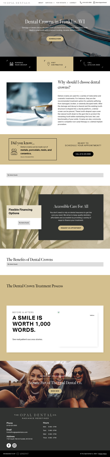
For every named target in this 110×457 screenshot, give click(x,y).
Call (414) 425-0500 (83, 154)
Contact (73, 2)
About (40, 2)
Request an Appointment (71, 228)
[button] (49, 3)
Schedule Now (55, 39)
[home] (16, 3)
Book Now (55, 391)
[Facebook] (9, 445)
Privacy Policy (102, 453)
